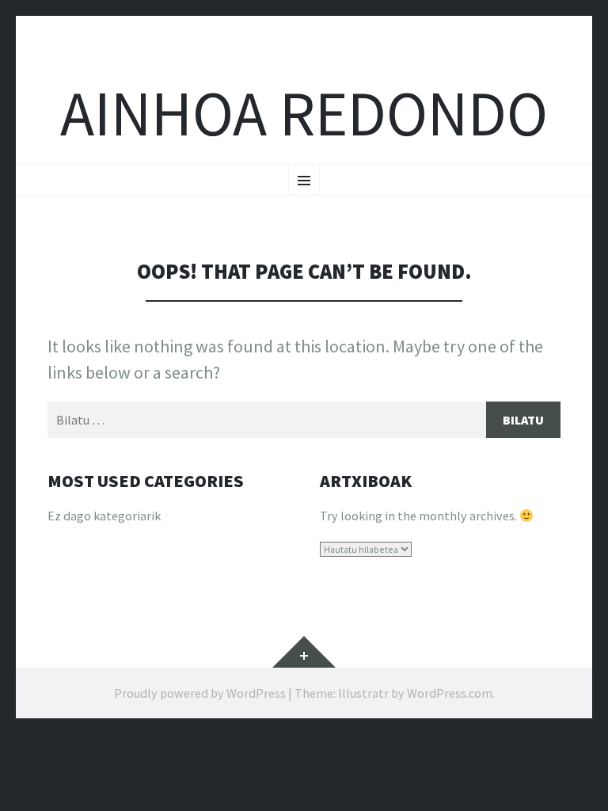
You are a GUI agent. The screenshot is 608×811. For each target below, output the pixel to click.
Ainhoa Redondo (304, 113)
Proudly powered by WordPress (200, 693)
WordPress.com (449, 693)
